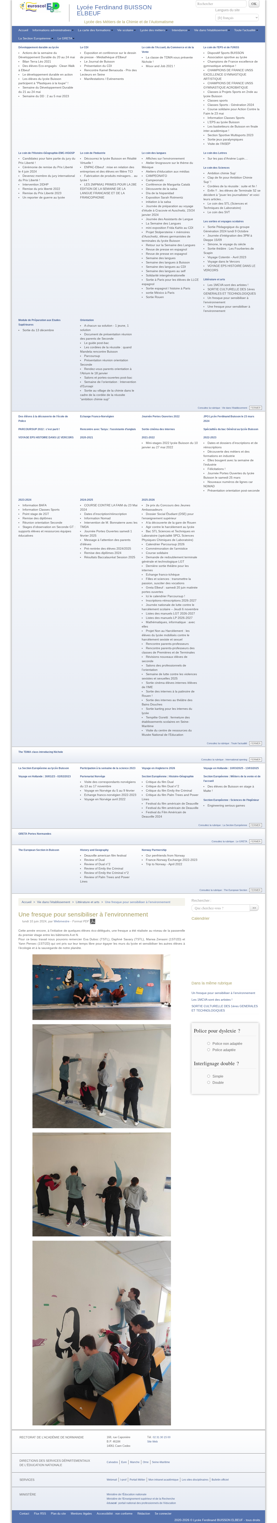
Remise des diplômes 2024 (102, 553)
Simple (218, 1076)
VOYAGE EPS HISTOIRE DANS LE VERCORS (46, 437)
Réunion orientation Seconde (42, 522)
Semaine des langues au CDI (166, 266)
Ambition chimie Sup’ (222, 173)
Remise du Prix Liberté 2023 (42, 193)
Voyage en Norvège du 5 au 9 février (109, 790)
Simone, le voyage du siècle (227, 244)
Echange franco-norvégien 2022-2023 (110, 795)
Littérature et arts (214, 279)
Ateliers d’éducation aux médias (167, 171)
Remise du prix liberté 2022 (41, 188)
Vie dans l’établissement (211, 30)
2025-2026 (148, 499)
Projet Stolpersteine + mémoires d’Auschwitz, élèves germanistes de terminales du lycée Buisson (166, 236)
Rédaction (143, 1513)
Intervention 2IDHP (35, 184)
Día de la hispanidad (160, 193)
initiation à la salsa (158, 201)
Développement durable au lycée (38, 47)
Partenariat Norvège (92, 776)
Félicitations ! (216, 469)
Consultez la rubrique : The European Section (223, 890)
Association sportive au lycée (227, 57)
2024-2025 (86, 499)
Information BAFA (35, 505)
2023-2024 (24, 499)
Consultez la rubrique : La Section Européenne (222, 825)
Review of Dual (94, 860)
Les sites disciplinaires (195, 1479)
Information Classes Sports (226, 117)
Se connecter (163, 1513)
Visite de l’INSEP (219, 143)
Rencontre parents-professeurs (167, 643)
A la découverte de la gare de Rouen (171, 522)
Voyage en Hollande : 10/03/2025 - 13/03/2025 (231, 768)
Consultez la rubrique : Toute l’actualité (227, 743)
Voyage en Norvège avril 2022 (105, 799)
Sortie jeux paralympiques (225, 139)
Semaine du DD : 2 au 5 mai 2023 (46, 96)
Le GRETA (65, 38)
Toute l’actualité (245, 30)
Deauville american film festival (105, 855)
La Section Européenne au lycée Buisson (43, 768)
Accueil (23, 30)
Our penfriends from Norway (165, 855)
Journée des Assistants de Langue (169, 219)
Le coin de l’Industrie (92, 153)
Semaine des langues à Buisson (168, 262)
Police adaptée (224, 1050)
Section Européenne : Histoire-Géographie (168, 776)
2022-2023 (209, 437)
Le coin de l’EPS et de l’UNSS (221, 47)
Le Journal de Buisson (99, 61)
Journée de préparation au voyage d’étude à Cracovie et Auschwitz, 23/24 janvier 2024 (168, 210)
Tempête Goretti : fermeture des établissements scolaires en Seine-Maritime (166, 722)
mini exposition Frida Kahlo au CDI (169, 227)
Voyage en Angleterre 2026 (158, 768)
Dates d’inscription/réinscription (105, 514)
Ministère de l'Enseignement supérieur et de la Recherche (141, 1498)
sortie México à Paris (160, 292)
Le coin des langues (154, 153)
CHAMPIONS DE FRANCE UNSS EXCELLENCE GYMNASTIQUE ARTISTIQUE (228, 74)
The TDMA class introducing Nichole (40, 751)
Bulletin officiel (220, 1479)
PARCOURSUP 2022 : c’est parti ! (39, 429)
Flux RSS (40, 1513)
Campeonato (155, 180)
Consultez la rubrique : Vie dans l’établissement (222, 408)
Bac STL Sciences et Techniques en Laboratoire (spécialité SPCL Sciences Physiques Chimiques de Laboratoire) (168, 535)
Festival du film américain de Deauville (172, 803)
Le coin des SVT (219, 212)
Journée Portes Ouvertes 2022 (161, 416)
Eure (124, 1462)
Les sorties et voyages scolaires (223, 221)
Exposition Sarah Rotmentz (164, 197)
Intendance (180, 30)
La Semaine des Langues (163, 223)
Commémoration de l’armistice (167, 548)
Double (218, 1082)
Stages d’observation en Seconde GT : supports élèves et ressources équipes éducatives (47, 531)
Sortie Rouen (155, 297)
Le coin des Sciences (216, 167)
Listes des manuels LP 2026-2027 (169, 618)
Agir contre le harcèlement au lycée (170, 527)
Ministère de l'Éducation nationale (127, 1494)
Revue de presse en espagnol (166, 249)
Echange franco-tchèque (163, 574)
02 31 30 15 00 (162, 1437)
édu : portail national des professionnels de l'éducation (141, 1503)
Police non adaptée (227, 1043)
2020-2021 (86, 437)
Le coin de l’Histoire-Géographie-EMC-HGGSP (46, 153)
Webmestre (61, 921)
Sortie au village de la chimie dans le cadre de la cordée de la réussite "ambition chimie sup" (107, 395)
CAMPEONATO (156, 175)
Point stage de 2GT (36, 514)
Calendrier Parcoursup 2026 (165, 544)
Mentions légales (81, 1513)
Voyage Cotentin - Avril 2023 (227, 257)
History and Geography (94, 850)
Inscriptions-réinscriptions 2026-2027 (171, 600)
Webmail (112, 1479)
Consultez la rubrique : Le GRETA (229, 841)
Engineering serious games (226, 805)
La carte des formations (94, 30)
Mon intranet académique (163, 1479)
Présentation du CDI (98, 66)
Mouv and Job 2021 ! (160, 66)
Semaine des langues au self (165, 271)
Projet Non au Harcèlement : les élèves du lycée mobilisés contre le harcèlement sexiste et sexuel (166, 635)
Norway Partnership (154, 850)
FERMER (256, 408)
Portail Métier (137, 1479)
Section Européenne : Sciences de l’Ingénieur (231, 800)
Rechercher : (201, 900)
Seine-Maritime (161, 1462)
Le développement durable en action (48, 74)
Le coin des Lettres (215, 153)
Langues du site (227, 10)
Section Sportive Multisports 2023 (230, 135)
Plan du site (58, 1513)
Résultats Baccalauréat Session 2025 (109, 557)
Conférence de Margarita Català (168, 184)
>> (254, 907)
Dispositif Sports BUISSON (226, 53)
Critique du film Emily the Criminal (169, 790)
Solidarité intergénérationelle (165, 275)
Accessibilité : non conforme (114, 1513)
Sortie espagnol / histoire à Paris (168, 288)
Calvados (112, 1462)
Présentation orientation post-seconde (234, 490)
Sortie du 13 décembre (38, 330)
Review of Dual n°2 (97, 864)
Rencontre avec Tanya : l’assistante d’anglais (108, 429)
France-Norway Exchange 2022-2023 (171, 860)
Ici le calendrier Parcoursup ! (165, 596)
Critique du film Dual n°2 (162, 786)
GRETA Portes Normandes (34, 833)
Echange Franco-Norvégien (97, 416)
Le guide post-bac (96, 343)
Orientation (87, 320)
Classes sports (218, 100)
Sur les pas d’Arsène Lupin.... (228, 158)
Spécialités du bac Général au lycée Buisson (230, 429)
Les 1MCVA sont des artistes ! (228, 285)
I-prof (123, 1479)
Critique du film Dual (160, 782)
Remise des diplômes (37, 518)
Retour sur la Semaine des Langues (170, 245)
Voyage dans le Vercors (224, 261)
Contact (24, 1513)
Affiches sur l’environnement (165, 158)
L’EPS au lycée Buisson (224, 122)
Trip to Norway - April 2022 (164, 864)
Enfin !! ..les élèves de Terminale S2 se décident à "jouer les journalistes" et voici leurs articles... (232, 195)
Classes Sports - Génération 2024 (231, 104)
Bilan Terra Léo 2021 (37, 61)
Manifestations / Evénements (104, 79)
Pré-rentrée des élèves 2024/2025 (107, 548)
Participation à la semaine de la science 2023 (107, 768)
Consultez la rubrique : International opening (224, 759)
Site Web (152, 1441)
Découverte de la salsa (161, 188)
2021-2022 (148, 437)
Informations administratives (52, 30)
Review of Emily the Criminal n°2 (106, 872)
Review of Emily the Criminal (103, 868)
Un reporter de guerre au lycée (44, 197)
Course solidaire (157, 553)
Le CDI (84, 47)
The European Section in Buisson (38, 850)
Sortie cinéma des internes (158, 429)
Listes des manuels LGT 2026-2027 (170, 613)
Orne (146, 1462)
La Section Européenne (35, 38)
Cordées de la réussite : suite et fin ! (232, 186)
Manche (135, 1462)
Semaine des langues (161, 258)
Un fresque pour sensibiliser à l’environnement (223, 993)
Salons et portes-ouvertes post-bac (108, 377)
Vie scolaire (125, 30)
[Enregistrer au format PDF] (92, 921)
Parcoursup (92, 356)
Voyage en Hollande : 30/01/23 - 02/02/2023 (44, 776)
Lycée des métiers (153, 30)
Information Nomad (97, 518)
